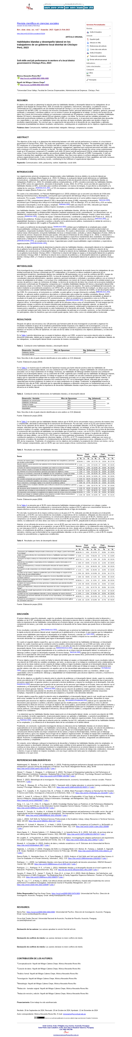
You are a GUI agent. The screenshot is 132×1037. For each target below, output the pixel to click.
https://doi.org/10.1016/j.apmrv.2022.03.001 (33, 768)
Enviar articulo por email (98, 59)
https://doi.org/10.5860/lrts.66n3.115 (42, 821)
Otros (91, 73)
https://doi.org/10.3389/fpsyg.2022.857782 (32, 808)
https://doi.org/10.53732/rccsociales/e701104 (31, 33)
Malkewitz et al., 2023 (103, 291)
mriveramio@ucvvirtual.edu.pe (74, 1014)
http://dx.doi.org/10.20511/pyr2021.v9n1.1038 (75, 870)
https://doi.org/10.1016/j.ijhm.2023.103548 (32, 885)
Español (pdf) (94, 39)
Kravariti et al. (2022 (42, 197)
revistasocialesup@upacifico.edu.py (66, 1035)
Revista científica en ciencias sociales (38, 23)
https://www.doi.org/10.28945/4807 (30, 800)
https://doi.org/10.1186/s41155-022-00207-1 (73, 787)
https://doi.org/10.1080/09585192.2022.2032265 (43, 815)
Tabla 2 (24, 368)
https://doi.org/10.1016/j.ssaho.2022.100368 (92, 827)
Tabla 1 (24, 335)
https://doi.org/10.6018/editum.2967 (30, 845)
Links (53, 768)
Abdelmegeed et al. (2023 (64, 647)
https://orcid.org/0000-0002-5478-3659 (66, 893)
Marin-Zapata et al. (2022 (49, 629)
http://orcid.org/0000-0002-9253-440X (34, 85)
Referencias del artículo (98, 46)
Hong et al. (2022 (49, 688)
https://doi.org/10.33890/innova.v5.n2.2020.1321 (52, 864)
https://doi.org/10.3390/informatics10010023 (84, 858)
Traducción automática (98, 56)
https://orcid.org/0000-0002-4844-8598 (41, 912)
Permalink (92, 80)
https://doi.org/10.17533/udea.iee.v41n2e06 (91, 793)
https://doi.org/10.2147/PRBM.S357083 (54, 776)
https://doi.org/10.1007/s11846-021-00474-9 (83, 834)
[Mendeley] (87, 73)
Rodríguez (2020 (64, 204)
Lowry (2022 (90, 634)
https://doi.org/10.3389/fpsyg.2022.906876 (41, 877)
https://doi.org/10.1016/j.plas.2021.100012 (82, 840)
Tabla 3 (24, 422)
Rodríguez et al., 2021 (43, 187)
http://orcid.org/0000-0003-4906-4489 (34, 78)
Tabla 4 (24, 505)
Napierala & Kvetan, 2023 (25, 240)
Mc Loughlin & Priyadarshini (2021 (76, 700)
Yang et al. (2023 (104, 200)
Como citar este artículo (98, 49)
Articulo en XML (95, 43)
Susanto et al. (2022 (59, 226)
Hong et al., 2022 (100, 218)
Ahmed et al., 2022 (30, 216)
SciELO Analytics (96, 32)
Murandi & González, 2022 (74, 300)
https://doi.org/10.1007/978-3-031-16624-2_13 (95, 851)
